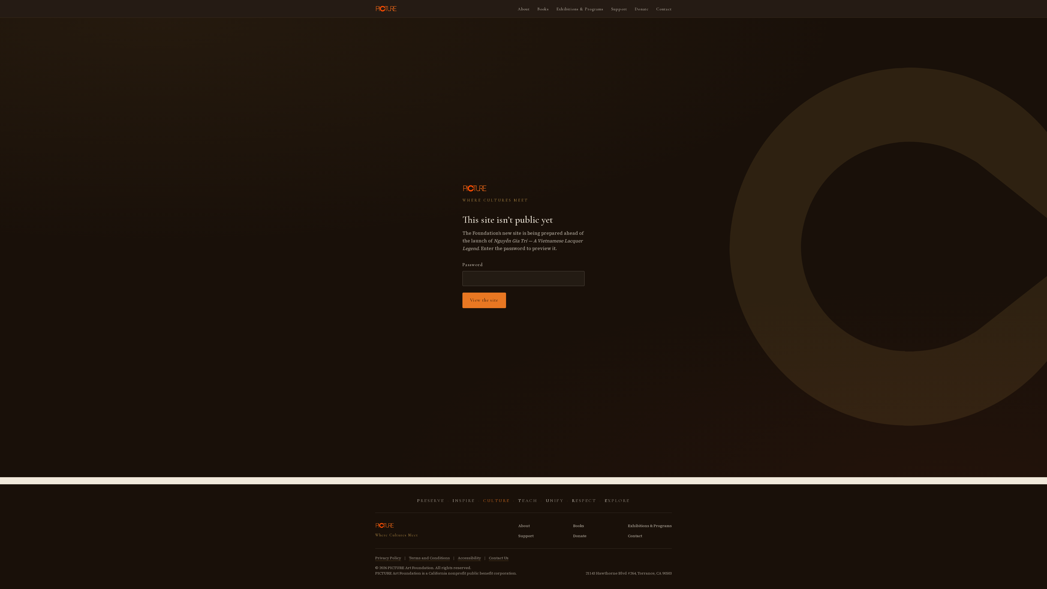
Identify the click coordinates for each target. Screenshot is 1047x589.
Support (619, 9)
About (524, 9)
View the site (484, 300)
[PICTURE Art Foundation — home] (386, 8)
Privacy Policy (388, 558)
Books (543, 9)
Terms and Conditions (429, 558)
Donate (642, 9)
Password (472, 265)
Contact (664, 9)
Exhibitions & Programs (580, 9)
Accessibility (469, 558)
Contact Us (499, 558)
